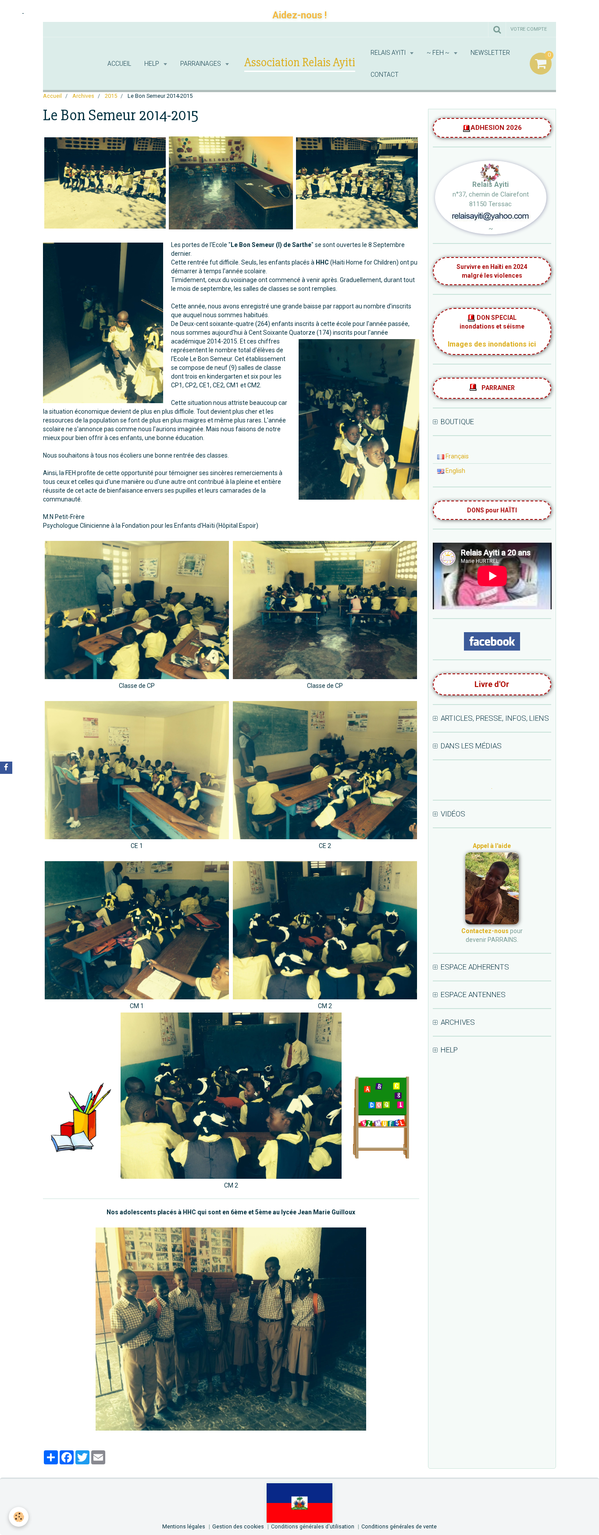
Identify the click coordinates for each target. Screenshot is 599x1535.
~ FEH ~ (439, 52)
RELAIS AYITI (389, 52)
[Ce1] (137, 770)
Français (456, 456)
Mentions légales (183, 1526)
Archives (83, 96)
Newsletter (490, 52)
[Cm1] (137, 930)
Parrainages (201, 63)
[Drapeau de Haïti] (300, 1502)
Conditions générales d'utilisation (312, 1526)
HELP (152, 63)
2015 (111, 96)
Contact (385, 74)
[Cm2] (325, 930)
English (454, 470)
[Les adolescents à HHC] (231, 1329)
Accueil (119, 63)
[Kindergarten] (105, 183)
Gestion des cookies (238, 1526)
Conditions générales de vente (399, 1526)
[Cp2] (137, 610)
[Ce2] (325, 770)
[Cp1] (325, 610)
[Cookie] (19, 1517)
